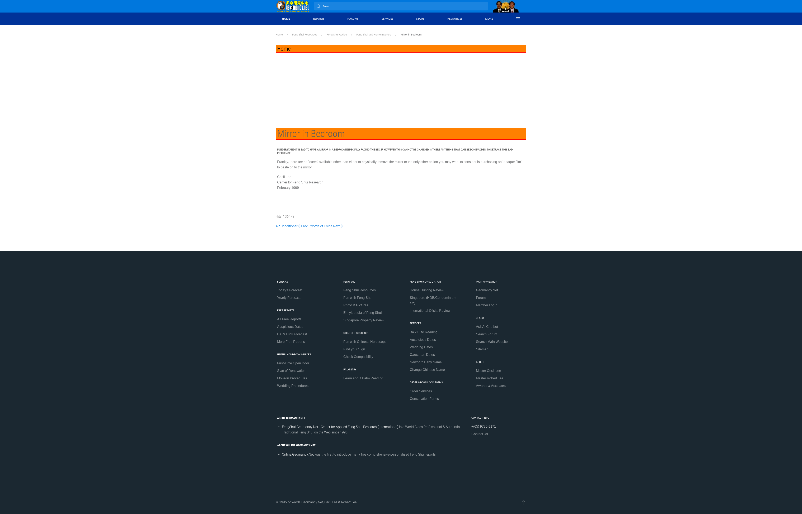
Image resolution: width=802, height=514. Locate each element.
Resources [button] (454, 18)
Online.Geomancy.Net (298, 454)
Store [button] (420, 18)
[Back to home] (292, 6)
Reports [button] (319, 18)
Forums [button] (353, 18)
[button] (518, 19)
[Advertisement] (401, 84)
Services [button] (387, 18)
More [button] (489, 18)
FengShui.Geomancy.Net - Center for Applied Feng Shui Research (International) (340, 427)
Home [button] (286, 18)
